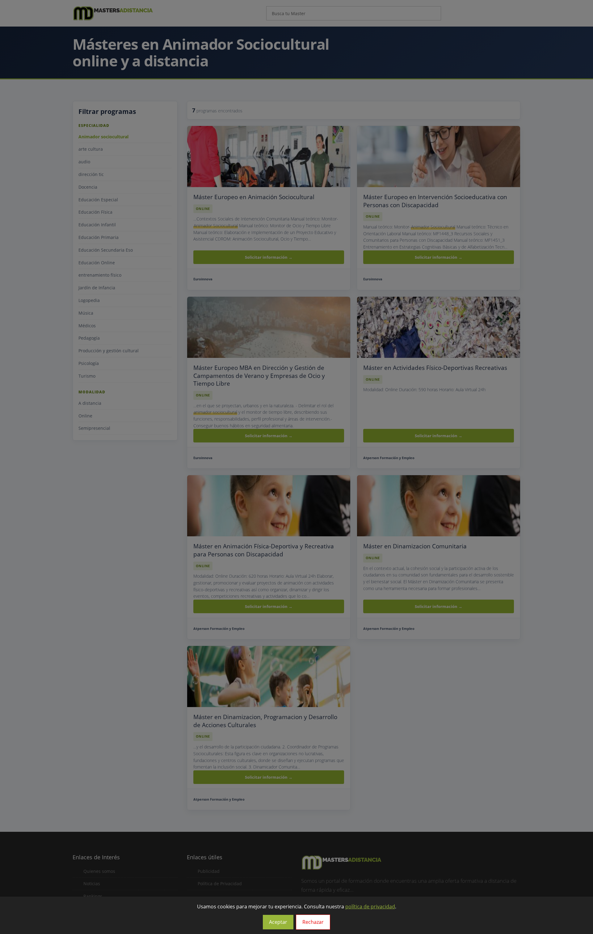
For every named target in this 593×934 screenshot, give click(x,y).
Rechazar (313, 922)
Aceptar (278, 922)
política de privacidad (370, 906)
